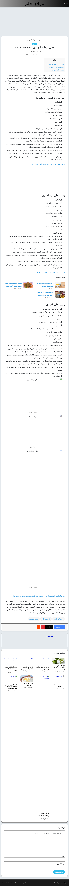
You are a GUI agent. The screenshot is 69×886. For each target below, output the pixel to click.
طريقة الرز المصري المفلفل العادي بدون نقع (27, 667)
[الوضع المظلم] (57, 4)
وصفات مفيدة (33, 619)
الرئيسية (45, 40)
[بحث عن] (60, 4)
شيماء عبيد (38, 54)
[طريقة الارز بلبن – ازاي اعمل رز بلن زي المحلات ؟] (42, 743)
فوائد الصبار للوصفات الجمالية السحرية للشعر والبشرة (59, 667)
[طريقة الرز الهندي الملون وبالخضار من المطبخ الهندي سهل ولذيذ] (10, 679)
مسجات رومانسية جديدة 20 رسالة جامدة (51, 272)
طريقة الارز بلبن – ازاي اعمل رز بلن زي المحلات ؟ (42, 814)
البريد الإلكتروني (61, 864)
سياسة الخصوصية (15, 882)
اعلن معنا (27, 882)
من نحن (23, 882)
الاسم (63, 856)
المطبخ (40, 40)
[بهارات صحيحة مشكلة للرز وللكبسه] (58, 679)
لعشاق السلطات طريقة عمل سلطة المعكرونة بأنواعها (11, 668)
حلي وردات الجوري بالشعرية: (54, 64)
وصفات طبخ (45, 619)
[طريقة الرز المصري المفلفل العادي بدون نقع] (26, 661)
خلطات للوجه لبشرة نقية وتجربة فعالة (26, 684)
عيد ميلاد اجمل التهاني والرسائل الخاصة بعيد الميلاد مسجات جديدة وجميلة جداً (39, 596)
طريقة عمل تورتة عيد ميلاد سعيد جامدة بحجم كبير (48, 164)
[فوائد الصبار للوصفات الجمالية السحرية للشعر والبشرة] (58, 661)
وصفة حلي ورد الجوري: (56, 67)
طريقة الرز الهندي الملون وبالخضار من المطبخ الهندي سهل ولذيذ (10, 686)
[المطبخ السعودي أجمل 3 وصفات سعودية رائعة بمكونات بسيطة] (60, 294)
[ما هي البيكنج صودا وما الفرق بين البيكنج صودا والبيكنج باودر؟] (60, 285)
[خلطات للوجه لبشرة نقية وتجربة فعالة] (26, 678)
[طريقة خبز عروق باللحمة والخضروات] (42, 661)
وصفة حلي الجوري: (58, 70)
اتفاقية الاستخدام (6, 882)
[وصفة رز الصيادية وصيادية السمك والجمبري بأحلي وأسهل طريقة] (28, 285)
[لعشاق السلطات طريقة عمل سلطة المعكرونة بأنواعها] (10, 661)
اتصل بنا (33, 882)
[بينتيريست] (43, 627)
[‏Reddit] (38, 627)
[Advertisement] (54, 21)
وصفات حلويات (58, 619)
